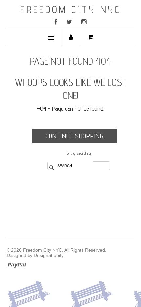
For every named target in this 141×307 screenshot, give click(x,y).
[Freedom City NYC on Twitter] (69, 22)
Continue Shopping (75, 136)
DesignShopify (49, 255)
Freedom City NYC (70, 9)
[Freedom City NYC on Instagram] (83, 22)
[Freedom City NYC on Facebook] (56, 22)
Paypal (17, 264)
